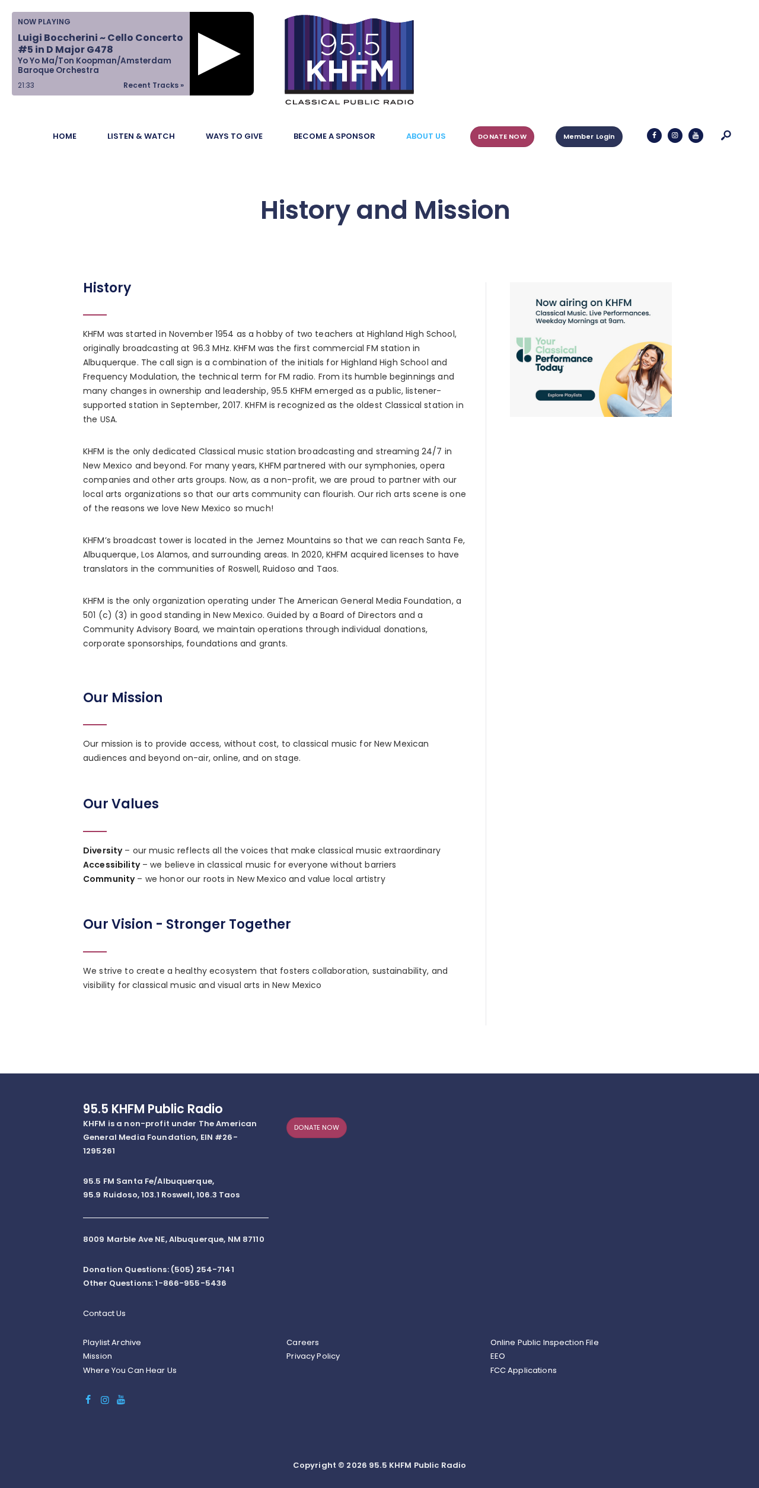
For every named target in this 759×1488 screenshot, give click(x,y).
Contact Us (104, 1313)
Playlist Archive (112, 1342)
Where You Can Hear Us (130, 1370)
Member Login (589, 136)
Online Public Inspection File (544, 1342)
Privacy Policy (313, 1356)
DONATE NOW (502, 136)
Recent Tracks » (153, 85)
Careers (302, 1342)
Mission (97, 1356)
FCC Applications (523, 1370)
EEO (497, 1356)
